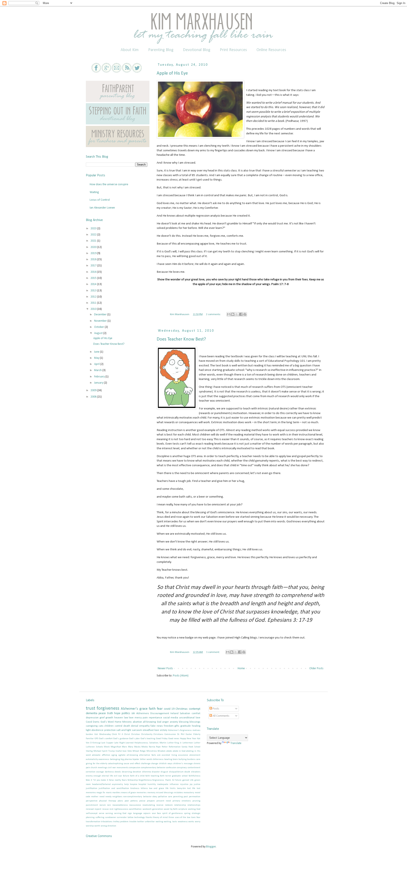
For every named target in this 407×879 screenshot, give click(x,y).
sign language (135, 813)
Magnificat (116, 747)
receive (159, 805)
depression (92, 717)
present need (163, 801)
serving (109, 813)
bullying (182, 759)
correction (90, 772)
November (100, 321)
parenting (178, 797)
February (99, 376)
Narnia (152, 747)
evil (115, 776)
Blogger (211, 846)
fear (160, 709)
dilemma (146, 772)
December (100, 314)
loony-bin (181, 788)
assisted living (169, 755)
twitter (140, 822)
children (109, 726)
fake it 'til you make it (97, 780)
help (126, 784)
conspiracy (182, 767)
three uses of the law (179, 817)
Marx (124, 747)
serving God (120, 813)
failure (126, 776)
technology (139, 817)
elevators (195, 772)
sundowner (110, 817)
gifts (176, 726)
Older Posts (316, 668)
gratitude (185, 726)
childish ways (165, 763)
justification (91, 788)
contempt (194, 709)
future (178, 780)
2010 (94, 309)
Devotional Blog (196, 50)
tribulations (106, 822)
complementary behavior (153, 767)
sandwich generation (152, 809)
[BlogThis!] (233, 314)
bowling (168, 759)
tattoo (130, 817)
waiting (159, 822)
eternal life (107, 776)
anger (165, 722)
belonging (115, 759)
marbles (116, 792)
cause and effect (132, 763)
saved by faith (171, 809)
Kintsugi (96, 743)
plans (120, 801)
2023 (94, 228)
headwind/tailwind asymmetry (107, 784)
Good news (173, 738)
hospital (142, 784)
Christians (158, 734)
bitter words (146, 759)
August (98, 333)
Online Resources (271, 50)
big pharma (126, 759)
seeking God (194, 809)
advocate (96, 755)
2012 (94, 296)
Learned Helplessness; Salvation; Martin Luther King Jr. (153, 743)
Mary (130, 747)
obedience (97, 730)
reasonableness (120, 805)
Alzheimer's (129, 709)
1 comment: (213, 652)
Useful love (121, 751)
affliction (106, 755)
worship (90, 826)
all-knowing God (152, 722)
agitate (121, 755)
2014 (94, 284)
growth (109, 717)
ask (158, 755)
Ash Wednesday (102, 734)
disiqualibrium (176, 772)
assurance (183, 755)
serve (101, 813)
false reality (115, 780)
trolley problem (120, 822)
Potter (165, 747)
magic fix (100, 792)
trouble (133, 822)
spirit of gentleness (172, 813)
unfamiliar (150, 822)
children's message (183, 763)
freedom (169, 726)
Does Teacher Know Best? (181, 339)
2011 (94, 303)
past (186, 797)
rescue (105, 809)
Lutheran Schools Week (98, 747)
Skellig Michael (93, 751)
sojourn (147, 813)
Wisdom (162, 751)
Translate (235, 743)
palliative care (165, 797)
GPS (96, 738)
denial (134, 726)
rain (109, 805)
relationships (193, 805)
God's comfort (106, 738)
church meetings (99, 767)
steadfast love (151, 730)
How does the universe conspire (109, 184)
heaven (118, 717)
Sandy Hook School (190, 747)
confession (171, 767)
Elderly (196, 734)
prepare (151, 801)
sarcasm (137, 730)
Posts (215, 708)
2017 (94, 265)
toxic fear (195, 817)
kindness (134, 788)
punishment (92, 805)
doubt (187, 772)
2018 (94, 259)
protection (110, 730)
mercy (138, 717)
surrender (122, 817)
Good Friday (162, 738)
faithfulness (194, 776)
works (191, 822)
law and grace (156, 788)
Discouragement (159, 713)
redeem (169, 805)
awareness (104, 759)
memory (151, 792)
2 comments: (214, 314)
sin (133, 713)
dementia (91, 713)
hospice (133, 784)
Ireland (174, 713)
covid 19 (169, 709)
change (154, 763)
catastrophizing (115, 763)
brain (175, 759)
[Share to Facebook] (241, 314)
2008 (94, 396)
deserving (127, 772)
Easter (189, 734)
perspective (92, 801)
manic (109, 792)
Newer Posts (165, 668)
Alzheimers (142, 713)
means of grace (128, 792)
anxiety (174, 722)
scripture (182, 809)
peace (102, 713)
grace (143, 709)
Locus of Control (100, 200)
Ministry (127, 722)
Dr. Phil (180, 734)
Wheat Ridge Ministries (144, 751)
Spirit (104, 751)
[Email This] (229, 314)
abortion (137, 722)
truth (110, 713)
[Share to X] (237, 314)
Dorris (96, 722)
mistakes (178, 792)
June (97, 351)
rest (111, 809)
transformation (93, 822)
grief (102, 717)
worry (197, 822)
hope (117, 713)
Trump (111, 751)
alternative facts (147, 755)
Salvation (185, 713)
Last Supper (107, 743)
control (118, 726)
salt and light (123, 730)
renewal (90, 809)
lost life (191, 788)
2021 (94, 240)
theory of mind (160, 817)
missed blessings (164, 792)
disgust (164, 772)
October (99, 327)
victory (163, 730)
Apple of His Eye (172, 73)
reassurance (135, 805)
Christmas (182, 709)
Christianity (146, 734)
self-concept (92, 813)
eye (120, 776)
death (126, 726)
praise (142, 801)
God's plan (134, 738)
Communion (170, 734)
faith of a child (137, 776)
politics (126, 713)
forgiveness (108, 708)
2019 (94, 253)
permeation (194, 797)
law (126, 717)
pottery (134, 801)
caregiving (92, 726)
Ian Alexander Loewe (102, 207)
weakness (183, 822)
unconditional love (189, 717)
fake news (157, 726)
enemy (89, 776)
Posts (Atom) (180, 675)
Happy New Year (188, 738)
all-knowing (132, 755)
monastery (189, 792)
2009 (94, 390)
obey (154, 797)
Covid (89, 722)
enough (97, 776)
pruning (196, 801)
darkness (109, 772)
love (131, 717)
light (88, 730)
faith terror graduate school (174, 776)
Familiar (90, 738)
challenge (146, 763)
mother (94, 797)
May (97, 358)
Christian (135, 734)
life (167, 788)
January (99, 382)
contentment (194, 767)
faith (152, 709)
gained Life (188, 780)
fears (124, 780)
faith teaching (152, 776)
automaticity (92, 759)
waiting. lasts (170, 822)
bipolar (135, 759)
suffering (99, 817)
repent (98, 809)
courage (100, 772)
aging (114, 755)
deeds (118, 772)
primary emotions (182, 801)
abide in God (179, 751)
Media (144, 747)
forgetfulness (145, 780)
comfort (196, 713)
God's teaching (148, 738)
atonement (195, 755)
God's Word (107, 722)
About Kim (130, 50)
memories (141, 792)
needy (108, 797)
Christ (127, 734)
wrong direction (108, 826)
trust (90, 708)
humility (152, 784)
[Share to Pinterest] (245, 314)
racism (102, 805)
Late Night (119, 743)
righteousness (121, 809)
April (97, 364)
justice (197, 784)
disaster (156, 772)
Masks (137, 747)
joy (191, 784)
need (102, 797)
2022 (94, 234)
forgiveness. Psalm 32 (163, 780)
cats (101, 726)
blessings (195, 722)
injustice (184, 784)
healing (196, 726)
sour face (156, 813)
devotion (137, 772)
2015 (94, 278)
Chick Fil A (117, 734)
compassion (134, 767)
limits (173, 788)
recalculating (148, 805)
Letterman (188, 743)
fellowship (133, 780)
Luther (197, 743)
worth (97, 826)
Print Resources (233, 50)
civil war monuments (118, 767)
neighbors (117, 797)
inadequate (162, 784)
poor (127, 801)
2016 (94, 272)
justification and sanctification (114, 788)
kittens (144, 788)
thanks (149, 817)
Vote (129, 751)
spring (187, 813)
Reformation (175, 747)
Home (241, 668)
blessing (183, 722)
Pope (158, 747)
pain (145, 717)
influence (174, 784)
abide (169, 751)
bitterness (158, 759)
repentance (155, 717)
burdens (191, 759)
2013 (94, 290)
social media (170, 717)
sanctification (135, 809)
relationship (180, 805)
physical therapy (107, 801)
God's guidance (120, 738)
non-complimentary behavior (137, 797)
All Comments (220, 716)
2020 (94, 247)
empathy (144, 726)
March (98, 370)
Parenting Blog (160, 50)
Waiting (94, 192)
